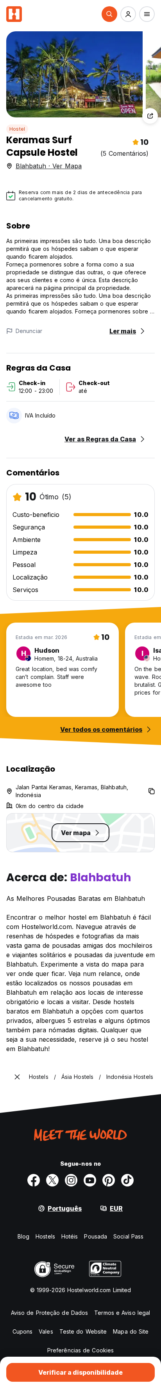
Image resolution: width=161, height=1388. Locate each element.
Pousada (95, 1236)
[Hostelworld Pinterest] (108, 1180)
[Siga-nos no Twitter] (52, 1180)
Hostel (17, 129)
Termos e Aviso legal (122, 1312)
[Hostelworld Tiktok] (127, 1180)
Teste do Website (83, 1331)
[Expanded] (17, 1077)
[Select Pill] (109, 14)
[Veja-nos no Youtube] (90, 1180)
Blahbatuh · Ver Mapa (49, 166)
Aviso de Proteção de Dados (49, 1312)
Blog (23, 1236)
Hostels (45, 1236)
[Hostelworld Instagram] (71, 1180)
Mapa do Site (130, 1331)
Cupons (23, 1331)
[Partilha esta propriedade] (150, 116)
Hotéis (69, 1236)
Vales (46, 1331)
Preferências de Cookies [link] (80, 1350)
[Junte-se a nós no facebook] (33, 1180)
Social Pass (128, 1236)
